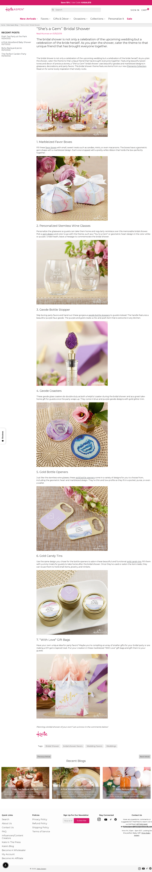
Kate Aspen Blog (12, 25)
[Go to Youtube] (105, 820)
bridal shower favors (72, 746)
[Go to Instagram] (99, 820)
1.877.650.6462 (141, 824)
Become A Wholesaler (14, 850)
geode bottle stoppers (99, 315)
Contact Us (8, 827)
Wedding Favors (94, 746)
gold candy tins (134, 561)
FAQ (4, 831)
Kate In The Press (11, 842)
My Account (8, 854)
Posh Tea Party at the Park (14, 36)
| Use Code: (76, 2)
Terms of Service (41, 831)
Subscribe (81, 820)
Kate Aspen (41, 869)
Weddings (111, 746)
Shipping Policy (40, 827)
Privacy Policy (39, 819)
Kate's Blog (8, 846)
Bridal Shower (52, 746)
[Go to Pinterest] (115, 820)
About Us (7, 823)
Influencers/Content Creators (12, 836)
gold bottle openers (85, 478)
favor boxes (50, 147)
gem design (48, 234)
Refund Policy (39, 823)
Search (5, 819)
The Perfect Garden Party (13, 54)
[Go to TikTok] (111, 820)
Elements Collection (136, 66)
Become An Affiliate (12, 858)
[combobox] (76, 10)
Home (3, 25)
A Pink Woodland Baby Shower (16, 42)
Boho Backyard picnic (11, 48)
